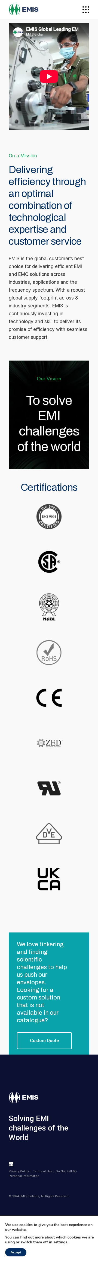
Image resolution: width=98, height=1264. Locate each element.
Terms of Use (43, 1171)
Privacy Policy (19, 1171)
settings (60, 1242)
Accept (16, 1252)
